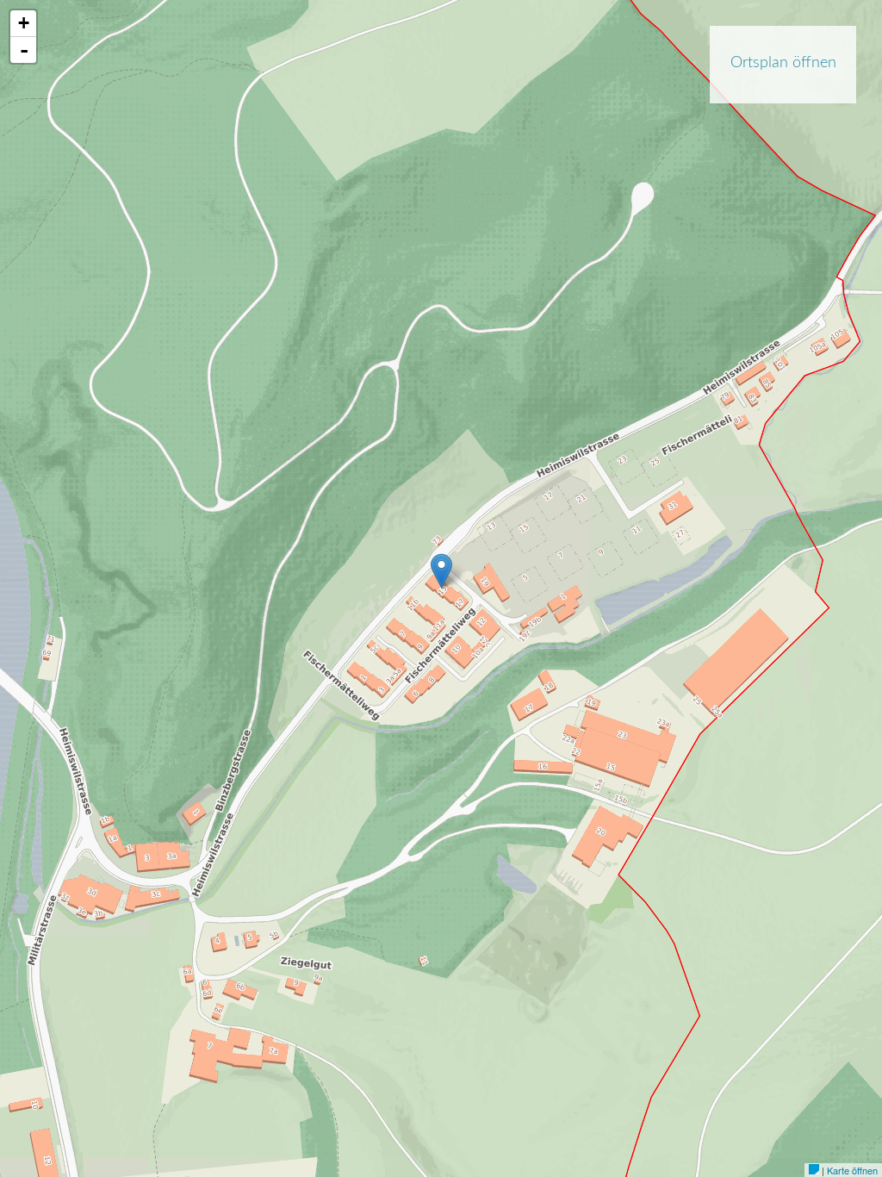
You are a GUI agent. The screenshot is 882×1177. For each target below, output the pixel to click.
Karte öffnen (852, 1170)
